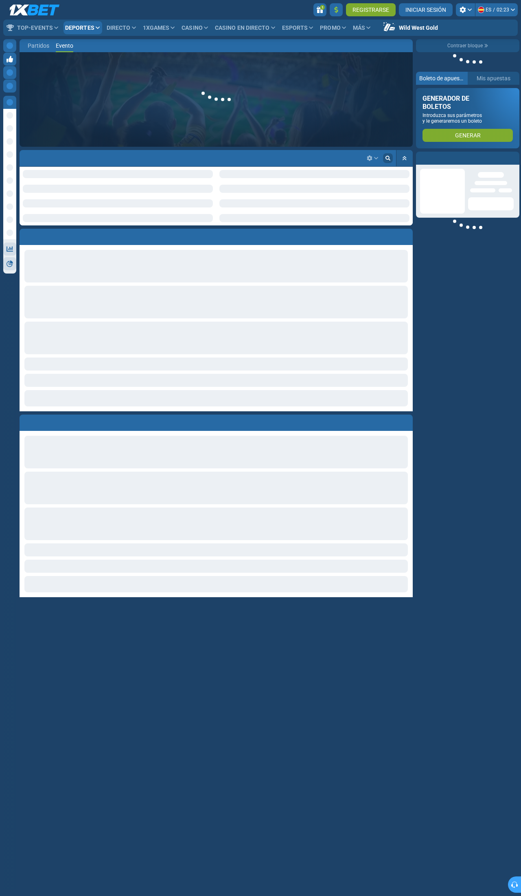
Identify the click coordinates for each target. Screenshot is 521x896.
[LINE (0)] (28, 45)
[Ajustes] (465, 9)
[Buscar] (406, 46)
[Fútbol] (40, 45)
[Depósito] (336, 9)
